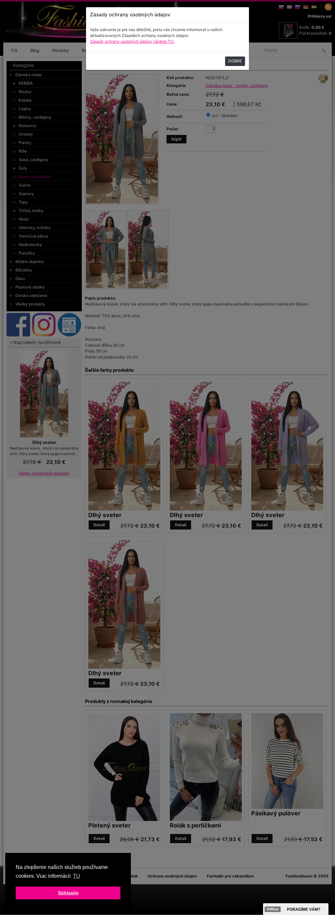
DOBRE (235, 60)
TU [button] (76, 876)
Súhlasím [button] (68, 892)
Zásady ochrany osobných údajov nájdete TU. (132, 41)
